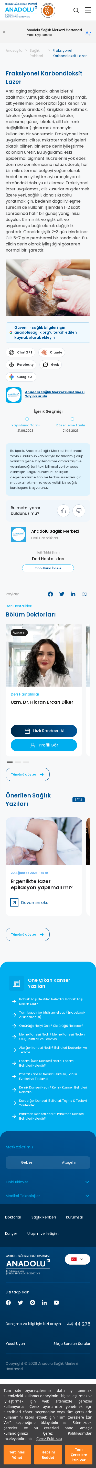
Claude (56, 352)
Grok (55, 364)
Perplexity (25, 364)
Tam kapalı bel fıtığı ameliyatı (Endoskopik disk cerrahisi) (52, 1014)
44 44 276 (78, 1324)
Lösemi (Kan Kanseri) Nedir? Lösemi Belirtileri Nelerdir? (46, 1063)
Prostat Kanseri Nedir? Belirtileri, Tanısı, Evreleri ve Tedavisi (48, 1076)
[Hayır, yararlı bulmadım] (78, 510)
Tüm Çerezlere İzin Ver (79, 1454)
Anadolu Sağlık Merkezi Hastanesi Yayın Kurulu (54, 394)
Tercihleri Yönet (17, 1455)
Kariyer (11, 1233)
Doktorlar (13, 1217)
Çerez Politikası (49, 1438)
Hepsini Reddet (48, 1455)
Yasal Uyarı (15, 1343)
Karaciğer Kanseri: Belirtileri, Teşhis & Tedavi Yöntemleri (53, 1102)
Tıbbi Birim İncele (48, 568)
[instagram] (32, 1303)
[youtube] (56, 1303)
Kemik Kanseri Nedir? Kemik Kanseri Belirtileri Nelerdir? (53, 1089)
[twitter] (20, 1303)
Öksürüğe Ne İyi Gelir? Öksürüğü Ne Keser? (51, 1026)
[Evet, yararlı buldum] (63, 510)
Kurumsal (74, 1217)
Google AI (25, 377)
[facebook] (8, 1303)
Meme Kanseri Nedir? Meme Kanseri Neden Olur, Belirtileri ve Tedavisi (52, 1036)
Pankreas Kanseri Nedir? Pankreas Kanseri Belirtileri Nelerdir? (51, 1116)
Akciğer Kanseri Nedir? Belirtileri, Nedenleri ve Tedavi (53, 1049)
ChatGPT (25, 352)
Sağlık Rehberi (36, 53)
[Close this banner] (3, 32)
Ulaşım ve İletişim (43, 1233)
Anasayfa (14, 50)
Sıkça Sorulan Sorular (72, 1343)
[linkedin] (44, 1303)
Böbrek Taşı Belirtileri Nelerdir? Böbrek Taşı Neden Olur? (51, 1001)
